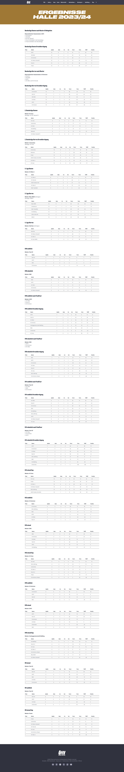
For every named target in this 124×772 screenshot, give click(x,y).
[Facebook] (56, 764)
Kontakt (44, 761)
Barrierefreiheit (73, 761)
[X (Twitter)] (64, 764)
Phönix (80, 761)
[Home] (28, 2)
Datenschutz (66, 761)
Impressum (59, 761)
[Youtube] (71, 764)
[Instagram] (60, 764)
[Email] (53, 764)
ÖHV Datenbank (51, 761)
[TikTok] (67, 764)
